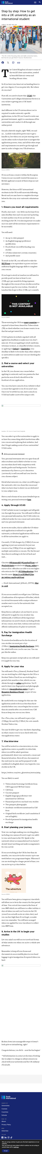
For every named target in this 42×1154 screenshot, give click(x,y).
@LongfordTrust (28, 562)
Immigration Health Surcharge (22, 646)
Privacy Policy (6, 1125)
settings (16, 1147)
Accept (6, 1151)
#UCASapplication (25, 571)
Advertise (5, 1131)
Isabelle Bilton (6, 24)
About (4, 1121)
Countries (5, 1112)
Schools (4, 1115)
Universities (5, 1106)
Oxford (16, 349)
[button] (35, 2)
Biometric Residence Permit (13, 692)
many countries (30, 322)
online (18, 683)
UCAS (29, 96)
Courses (4, 1109)
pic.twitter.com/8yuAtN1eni (13, 577)
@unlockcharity (8, 565)
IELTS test (6, 263)
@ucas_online (31, 565)
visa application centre (19, 689)
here (29, 499)
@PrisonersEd (15, 562)
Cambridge (25, 349)
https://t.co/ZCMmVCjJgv (23, 574)
